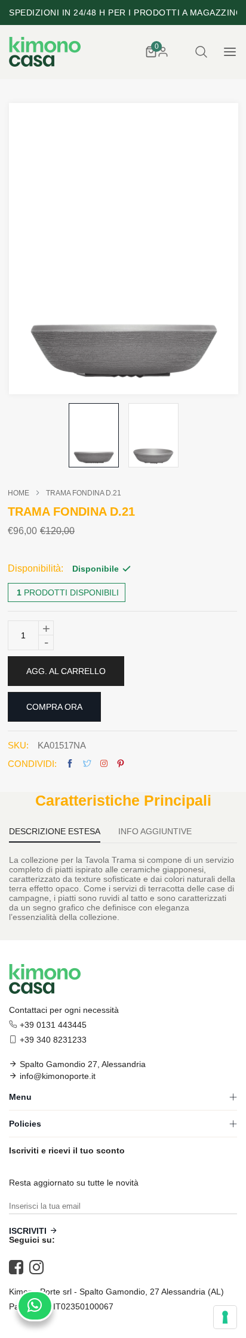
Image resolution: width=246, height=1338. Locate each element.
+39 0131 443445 (53, 1025)
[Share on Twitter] (87, 763)
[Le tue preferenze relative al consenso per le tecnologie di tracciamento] (225, 1317)
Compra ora (54, 707)
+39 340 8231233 (53, 1039)
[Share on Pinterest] (120, 763)
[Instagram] (39, 1267)
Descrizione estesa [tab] (54, 831)
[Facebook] (19, 1267)
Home (18, 493)
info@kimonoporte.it (58, 1076)
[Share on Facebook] (70, 763)
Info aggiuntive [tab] (155, 831)
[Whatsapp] (35, 1305)
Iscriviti (28, 1231)
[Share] (103, 763)
